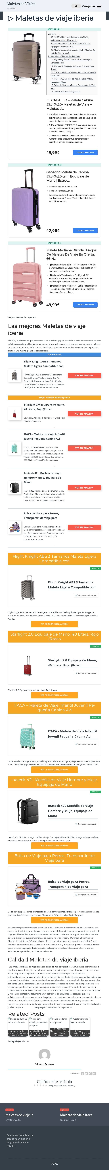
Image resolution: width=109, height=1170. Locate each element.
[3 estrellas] (40, 1085)
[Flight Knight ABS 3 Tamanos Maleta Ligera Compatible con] (28, 588)
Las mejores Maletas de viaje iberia (64, 56)
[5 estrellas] (46, 1085)
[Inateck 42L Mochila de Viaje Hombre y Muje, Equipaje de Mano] (28, 811)
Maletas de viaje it (19, 1115)
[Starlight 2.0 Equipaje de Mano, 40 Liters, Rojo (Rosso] (28, 665)
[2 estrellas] (37, 1085)
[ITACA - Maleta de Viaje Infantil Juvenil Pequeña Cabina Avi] (28, 737)
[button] (58, 34)
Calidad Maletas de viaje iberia (65, 92)
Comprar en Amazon (85, 152)
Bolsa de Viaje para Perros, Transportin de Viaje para (69, 884)
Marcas (25, 1041)
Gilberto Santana (44, 1064)
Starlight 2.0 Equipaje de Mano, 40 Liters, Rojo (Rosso (72, 662)
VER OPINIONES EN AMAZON (54, 624)
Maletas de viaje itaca (76, 1115)
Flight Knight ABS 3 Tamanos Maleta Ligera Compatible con (71, 584)
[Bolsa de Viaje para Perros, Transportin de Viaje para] (28, 887)
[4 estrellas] (43, 1085)
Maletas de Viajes (21, 3)
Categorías (89, 6)
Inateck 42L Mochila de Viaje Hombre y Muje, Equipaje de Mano (70, 810)
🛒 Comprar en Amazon (86, 595)
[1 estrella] (34, 1085)
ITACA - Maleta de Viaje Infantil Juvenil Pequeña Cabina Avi (72, 733)
